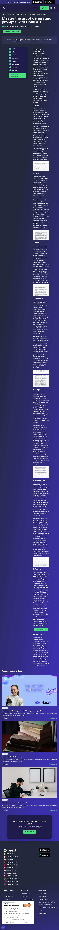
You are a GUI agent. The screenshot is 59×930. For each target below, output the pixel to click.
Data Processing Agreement (48, 907)
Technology (10, 14)
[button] (3, 927)
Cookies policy (43, 899)
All (5, 894)
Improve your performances (11, 31)
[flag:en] (51, 7)
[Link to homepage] (3, 14)
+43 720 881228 (11, 870)
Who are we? (26, 894)
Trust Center (43, 913)
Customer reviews (27, 899)
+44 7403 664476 (11, 873)
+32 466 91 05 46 (12, 854)
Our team (25, 896)
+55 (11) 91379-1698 (12, 879)
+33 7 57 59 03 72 (12, 857)
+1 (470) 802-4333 (12, 884)
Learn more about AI (41, 629)
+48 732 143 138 (11, 876)
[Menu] (55, 8)
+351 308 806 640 (12, 865)
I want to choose (10, 922)
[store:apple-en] (44, 850)
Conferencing (9, 896)
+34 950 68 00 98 (11, 862)
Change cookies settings (47, 902)
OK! (26, 922)
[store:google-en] (44, 855)
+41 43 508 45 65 (11, 868)
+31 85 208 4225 (11, 859)
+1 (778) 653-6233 (12, 881)
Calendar (7, 899)
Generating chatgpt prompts (38, 14)
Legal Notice (43, 894)
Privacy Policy (43, 896)
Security (41, 910)
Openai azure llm (21, 14)
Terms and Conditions (46, 905)
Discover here (29, 831)
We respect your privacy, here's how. (10, 917)
